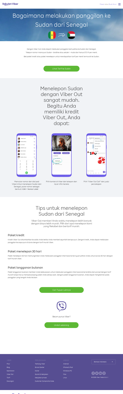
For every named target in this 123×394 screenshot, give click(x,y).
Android (66, 364)
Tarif (8, 378)
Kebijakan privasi (41, 378)
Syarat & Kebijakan (41, 374)
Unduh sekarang (61, 325)
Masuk (102, 4)
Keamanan (10, 371)
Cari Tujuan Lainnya (61, 290)
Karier (37, 371)
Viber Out (10, 374)
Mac (64, 374)
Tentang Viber (40, 364)
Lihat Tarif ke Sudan (61, 68)
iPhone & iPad (68, 367)
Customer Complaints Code (44, 381)
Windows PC (67, 371)
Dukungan (10, 381)
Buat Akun (113, 4)
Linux (65, 378)
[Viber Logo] (10, 4)
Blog (8, 367)
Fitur (8, 364)
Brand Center (39, 367)
